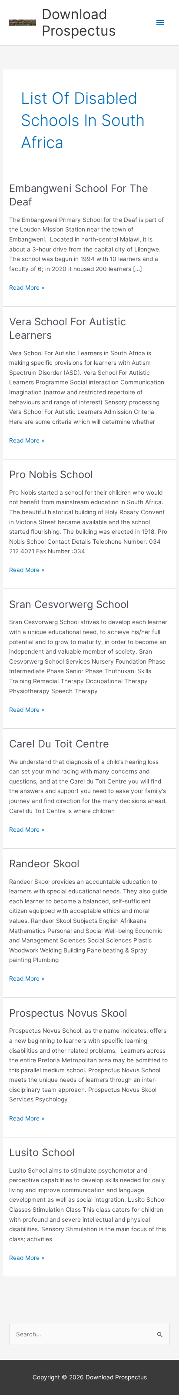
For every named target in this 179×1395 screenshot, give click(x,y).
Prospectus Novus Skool (68, 1013)
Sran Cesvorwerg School (69, 604)
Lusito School (42, 1152)
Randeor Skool (44, 863)
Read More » (26, 288)
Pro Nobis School (51, 474)
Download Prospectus (79, 22)
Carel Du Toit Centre (59, 743)
